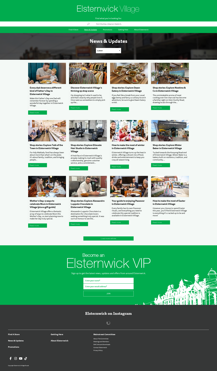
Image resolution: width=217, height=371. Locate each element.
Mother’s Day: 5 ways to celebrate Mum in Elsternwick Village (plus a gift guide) (45, 204)
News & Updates (90, 29)
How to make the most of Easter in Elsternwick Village (169, 202)
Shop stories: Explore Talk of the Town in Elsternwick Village (46, 147)
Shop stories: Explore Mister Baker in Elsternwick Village (167, 147)
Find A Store (73, 29)
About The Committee (100, 339)
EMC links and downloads (101, 344)
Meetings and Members (101, 341)
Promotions (107, 29)
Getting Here (123, 29)
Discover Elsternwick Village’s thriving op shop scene (86, 89)
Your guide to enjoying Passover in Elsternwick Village (128, 202)
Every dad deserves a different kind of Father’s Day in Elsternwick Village (45, 91)
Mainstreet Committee (104, 334)
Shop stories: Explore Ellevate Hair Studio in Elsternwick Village (86, 148)
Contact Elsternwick (100, 347)
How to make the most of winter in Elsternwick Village (128, 147)
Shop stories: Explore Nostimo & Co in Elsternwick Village (169, 89)
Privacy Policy (98, 350)
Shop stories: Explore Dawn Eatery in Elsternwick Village (127, 89)
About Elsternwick (141, 29)
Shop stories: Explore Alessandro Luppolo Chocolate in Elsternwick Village (87, 204)
